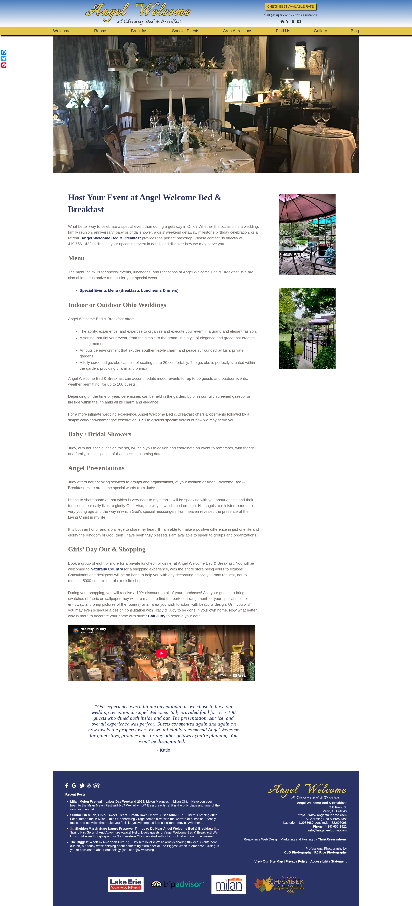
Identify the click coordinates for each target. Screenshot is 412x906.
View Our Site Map (268, 861)
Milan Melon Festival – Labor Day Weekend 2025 (107, 801)
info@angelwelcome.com (327, 830)
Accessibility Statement (328, 861)
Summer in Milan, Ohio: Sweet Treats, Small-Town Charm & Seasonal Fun (126, 815)
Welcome (61, 30)
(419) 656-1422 (283, 15)
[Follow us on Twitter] (82, 785)
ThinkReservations (332, 839)
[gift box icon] (293, 22)
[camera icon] (299, 22)
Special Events (185, 30)
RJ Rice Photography (330, 852)
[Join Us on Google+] (74, 785)
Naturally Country (107, 569)
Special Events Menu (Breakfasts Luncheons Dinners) (129, 290)
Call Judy (156, 616)
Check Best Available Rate (290, 6)
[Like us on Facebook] (67, 785)
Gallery (320, 30)
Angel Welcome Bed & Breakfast (111, 238)
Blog (355, 30)
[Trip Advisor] (177, 882)
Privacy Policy (297, 861)
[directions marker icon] (288, 22)
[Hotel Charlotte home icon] (282, 22)
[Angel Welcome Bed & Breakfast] (138, 23)
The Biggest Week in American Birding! (100, 842)
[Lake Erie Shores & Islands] (126, 882)
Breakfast (139, 30)
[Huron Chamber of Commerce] (279, 882)
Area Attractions (237, 30)
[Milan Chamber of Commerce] (229, 882)
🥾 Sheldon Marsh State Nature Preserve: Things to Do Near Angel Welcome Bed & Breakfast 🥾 (144, 828)
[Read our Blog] (89, 785)
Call (142, 420)
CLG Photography (298, 852)
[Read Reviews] (96, 785)
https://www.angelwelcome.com (322, 815)
